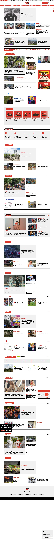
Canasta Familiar (2, 0)
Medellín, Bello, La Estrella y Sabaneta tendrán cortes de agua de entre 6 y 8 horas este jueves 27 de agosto (14, 452)
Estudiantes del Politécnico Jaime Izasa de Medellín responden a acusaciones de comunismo (23, 79)
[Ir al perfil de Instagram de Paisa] (29, 491)
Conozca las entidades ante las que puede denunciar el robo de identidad (18, 205)
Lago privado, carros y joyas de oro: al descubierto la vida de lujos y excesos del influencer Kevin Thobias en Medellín (43, 25)
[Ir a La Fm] (7, 94)
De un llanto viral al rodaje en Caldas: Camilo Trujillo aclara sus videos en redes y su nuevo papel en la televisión (15, 233)
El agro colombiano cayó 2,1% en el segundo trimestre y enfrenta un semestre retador (42, 368)
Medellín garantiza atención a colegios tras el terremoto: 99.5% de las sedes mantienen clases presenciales (43, 425)
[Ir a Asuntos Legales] (10, 199)
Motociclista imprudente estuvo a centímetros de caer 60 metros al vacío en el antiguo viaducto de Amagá (27, 252)
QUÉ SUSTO (41, 5)
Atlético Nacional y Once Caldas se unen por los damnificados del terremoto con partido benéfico (14, 291)
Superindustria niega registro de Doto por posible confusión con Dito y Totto (42, 205)
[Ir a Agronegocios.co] (21, 357)
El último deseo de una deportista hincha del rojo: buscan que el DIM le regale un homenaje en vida (31, 292)
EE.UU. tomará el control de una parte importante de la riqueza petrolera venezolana (42, 347)
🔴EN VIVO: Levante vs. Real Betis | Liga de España (42, 303)
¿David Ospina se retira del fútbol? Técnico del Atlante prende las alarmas (30, 284)
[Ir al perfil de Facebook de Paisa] (24, 491)
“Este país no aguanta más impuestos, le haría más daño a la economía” (19, 347)
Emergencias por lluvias (18, 49)
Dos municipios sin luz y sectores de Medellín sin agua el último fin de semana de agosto (19, 32)
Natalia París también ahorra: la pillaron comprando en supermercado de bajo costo (14, 395)
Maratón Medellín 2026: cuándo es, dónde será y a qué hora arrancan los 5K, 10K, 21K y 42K (19, 425)
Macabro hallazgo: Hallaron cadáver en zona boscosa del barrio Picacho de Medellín (42, 42)
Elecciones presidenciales (37, 49)
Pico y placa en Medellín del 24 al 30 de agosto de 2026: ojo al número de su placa (42, 264)
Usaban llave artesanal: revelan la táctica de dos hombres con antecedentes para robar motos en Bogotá (43, 227)
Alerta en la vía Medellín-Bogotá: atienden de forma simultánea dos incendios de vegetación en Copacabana (19, 480)
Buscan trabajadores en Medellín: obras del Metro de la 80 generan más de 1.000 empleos (42, 334)
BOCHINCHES (31, 5)
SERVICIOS (36, 5)
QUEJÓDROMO (6, 5)
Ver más (48, 53)
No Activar (8, 430)
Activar (3, 430)
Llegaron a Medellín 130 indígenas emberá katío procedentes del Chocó (26, 155)
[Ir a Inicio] (27, 3)
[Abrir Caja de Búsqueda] (48, 3)
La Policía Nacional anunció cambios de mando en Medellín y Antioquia (30, 73)
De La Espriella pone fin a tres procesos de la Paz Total (42, 101)
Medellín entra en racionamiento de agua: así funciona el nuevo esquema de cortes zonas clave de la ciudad (30, 33)
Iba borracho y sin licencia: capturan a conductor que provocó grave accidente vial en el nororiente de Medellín (19, 264)
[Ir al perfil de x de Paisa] (26, 491)
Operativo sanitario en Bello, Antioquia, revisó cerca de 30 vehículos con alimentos (42, 66)
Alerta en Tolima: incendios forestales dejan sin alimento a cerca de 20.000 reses (26, 137)
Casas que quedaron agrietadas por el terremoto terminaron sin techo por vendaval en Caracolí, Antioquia (19, 167)
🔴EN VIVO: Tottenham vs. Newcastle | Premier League (18, 303)
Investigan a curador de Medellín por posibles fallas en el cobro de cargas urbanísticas (31, 187)
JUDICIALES (12, 5)
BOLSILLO (26, 5)
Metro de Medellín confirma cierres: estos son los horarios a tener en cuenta (20, 42)
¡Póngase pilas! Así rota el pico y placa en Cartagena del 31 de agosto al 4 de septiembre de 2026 (8, 137)
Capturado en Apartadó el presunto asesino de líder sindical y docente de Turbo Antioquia (30, 59)
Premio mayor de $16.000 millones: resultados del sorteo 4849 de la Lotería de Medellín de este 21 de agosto (27, 322)
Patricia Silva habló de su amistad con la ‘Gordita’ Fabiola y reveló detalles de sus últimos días (43, 234)
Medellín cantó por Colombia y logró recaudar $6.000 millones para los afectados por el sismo (31, 397)
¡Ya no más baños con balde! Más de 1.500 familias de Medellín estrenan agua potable (31, 453)
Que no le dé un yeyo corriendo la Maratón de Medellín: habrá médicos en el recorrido (27, 413)
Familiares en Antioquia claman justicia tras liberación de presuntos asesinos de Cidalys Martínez (9, 32)
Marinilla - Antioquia (47, 49)
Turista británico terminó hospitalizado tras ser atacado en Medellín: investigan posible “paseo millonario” (24, 87)
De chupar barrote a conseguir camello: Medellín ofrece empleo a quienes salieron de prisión (19, 334)
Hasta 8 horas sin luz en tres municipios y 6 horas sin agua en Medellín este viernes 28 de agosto (14, 71)
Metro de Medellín (28, 49)
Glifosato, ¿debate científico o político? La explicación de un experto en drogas (19, 100)
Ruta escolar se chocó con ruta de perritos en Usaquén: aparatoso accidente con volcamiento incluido (45, 137)
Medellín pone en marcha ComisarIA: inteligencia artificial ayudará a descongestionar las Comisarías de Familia (42, 32)
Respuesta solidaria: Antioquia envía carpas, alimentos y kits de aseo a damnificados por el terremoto (31, 446)
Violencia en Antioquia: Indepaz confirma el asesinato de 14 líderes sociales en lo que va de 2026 (27, 15)
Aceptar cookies (47, 537)
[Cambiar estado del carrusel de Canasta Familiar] (6, 0)
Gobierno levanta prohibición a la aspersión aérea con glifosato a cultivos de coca (19, 368)
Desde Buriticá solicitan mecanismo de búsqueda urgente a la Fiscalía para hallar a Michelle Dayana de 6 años (14, 194)
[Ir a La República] (6, 341)
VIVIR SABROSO (47, 5)
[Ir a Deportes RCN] (8, 296)
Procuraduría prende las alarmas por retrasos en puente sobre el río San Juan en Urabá (42, 167)
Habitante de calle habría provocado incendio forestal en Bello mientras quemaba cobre (27, 468)
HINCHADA (21, 5)
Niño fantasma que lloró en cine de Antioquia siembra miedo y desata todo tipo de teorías (42, 480)
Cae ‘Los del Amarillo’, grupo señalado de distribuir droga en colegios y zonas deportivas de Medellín (31, 195)
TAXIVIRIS (17, 5)
